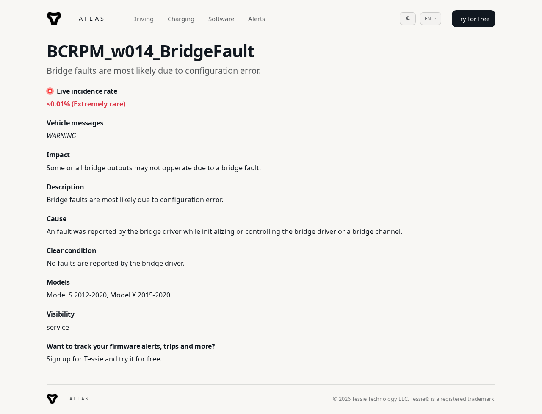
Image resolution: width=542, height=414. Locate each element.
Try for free (473, 18)
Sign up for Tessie (75, 359)
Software (221, 18)
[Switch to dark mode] (408, 18)
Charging (181, 18)
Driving (143, 18)
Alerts (256, 18)
